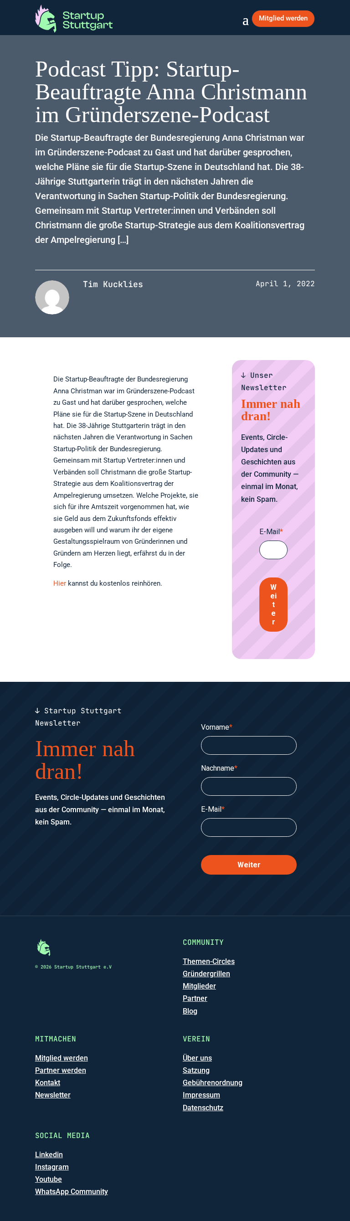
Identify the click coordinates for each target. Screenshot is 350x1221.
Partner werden (60, 1070)
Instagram (52, 1167)
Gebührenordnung (212, 1082)
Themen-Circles (209, 961)
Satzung (196, 1070)
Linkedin (49, 1154)
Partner (195, 998)
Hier (59, 583)
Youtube (48, 1179)
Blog (190, 1011)
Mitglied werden (283, 18)
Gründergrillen (206, 973)
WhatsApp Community (71, 1191)
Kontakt (47, 1082)
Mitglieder (199, 986)
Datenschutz (203, 1107)
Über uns (197, 1058)
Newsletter (53, 1095)
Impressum (201, 1095)
